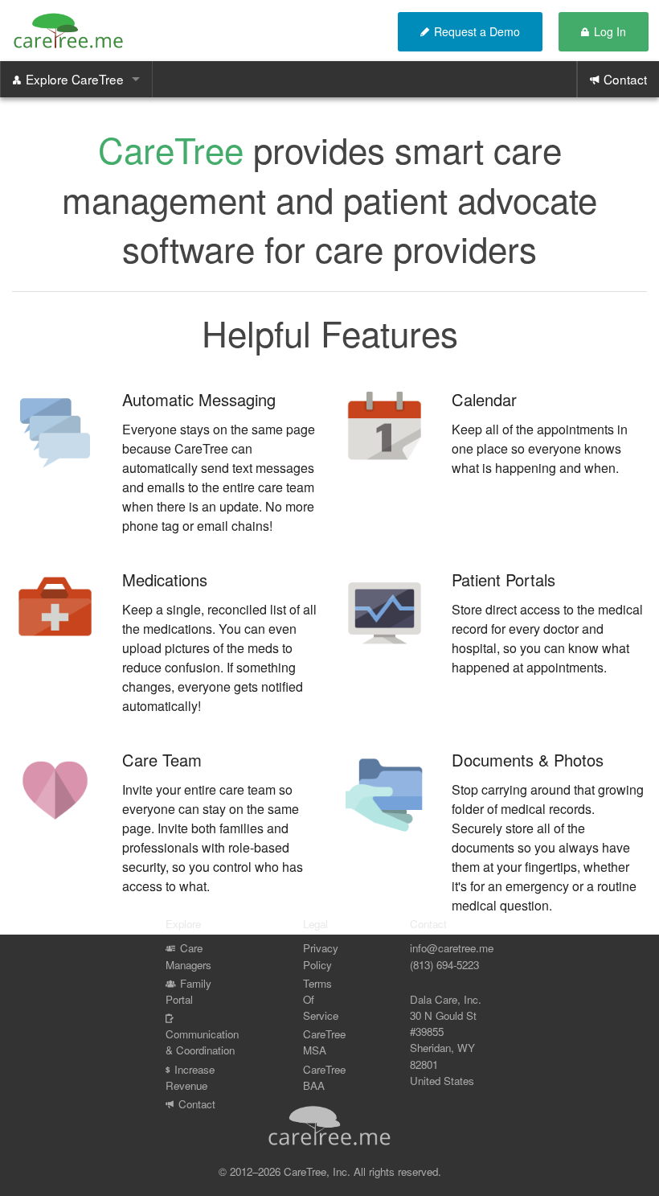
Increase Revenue (190, 1076)
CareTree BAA (324, 1076)
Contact (625, 79)
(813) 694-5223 (444, 964)
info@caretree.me (451, 948)
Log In (610, 31)
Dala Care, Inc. (445, 999)
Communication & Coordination (202, 1042)
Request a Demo (477, 31)
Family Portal (188, 990)
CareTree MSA (324, 1042)
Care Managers (188, 956)
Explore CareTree (75, 79)
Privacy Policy (320, 956)
